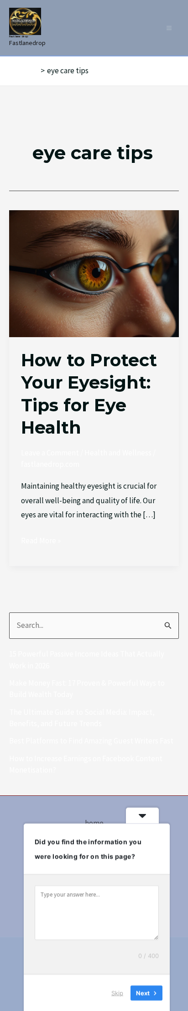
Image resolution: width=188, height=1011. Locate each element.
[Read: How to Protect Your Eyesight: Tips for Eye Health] (94, 273)
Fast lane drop (18, 36)
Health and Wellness (117, 453)
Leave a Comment (50, 453)
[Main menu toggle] (169, 28)
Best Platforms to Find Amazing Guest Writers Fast (91, 741)
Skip (117, 992)
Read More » (41, 540)
